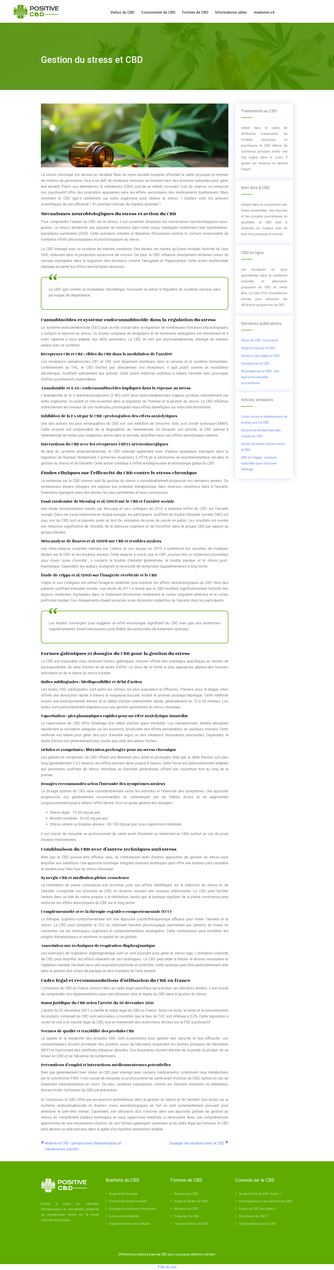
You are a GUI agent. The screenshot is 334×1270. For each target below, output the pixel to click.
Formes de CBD (195, 12)
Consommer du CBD (158, 12)
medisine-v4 (264, 12)
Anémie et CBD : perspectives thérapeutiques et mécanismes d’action (83, 1146)
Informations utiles (231, 12)
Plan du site (167, 1267)
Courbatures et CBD (255, 363)
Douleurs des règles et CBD (260, 356)
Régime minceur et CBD (258, 348)
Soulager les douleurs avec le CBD (196, 1143)
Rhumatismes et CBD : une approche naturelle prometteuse (260, 377)
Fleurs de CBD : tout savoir (259, 340)
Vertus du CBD (122, 12)
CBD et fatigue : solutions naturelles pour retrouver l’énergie (259, 463)
